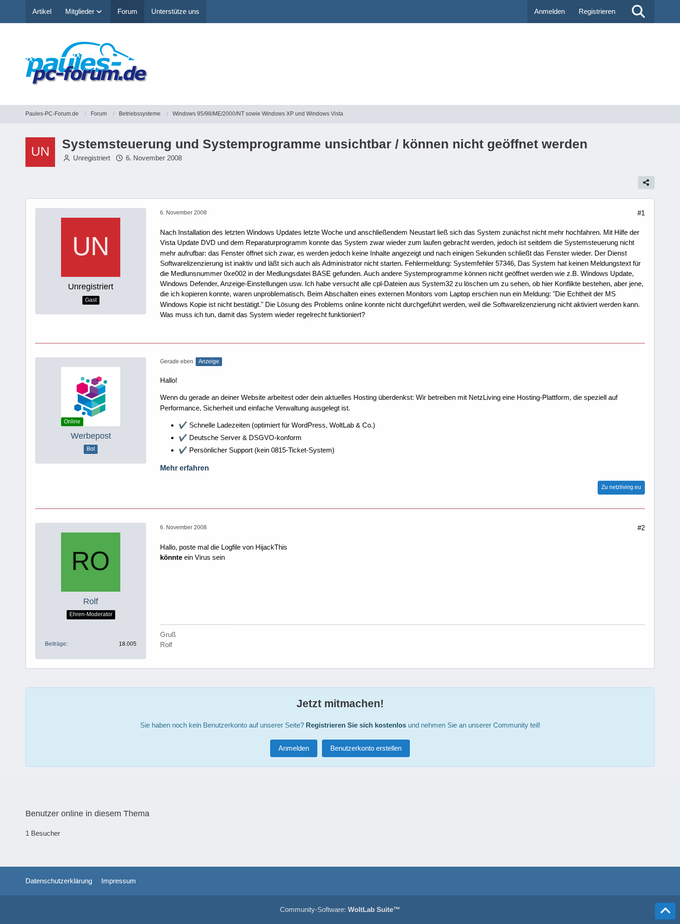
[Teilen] (646, 182)
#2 (641, 528)
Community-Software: (340, 909)
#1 (641, 213)
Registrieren (597, 11)
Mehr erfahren (184, 468)
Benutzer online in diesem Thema (87, 813)
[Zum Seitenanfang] (665, 911)
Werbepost (91, 436)
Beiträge (55, 644)
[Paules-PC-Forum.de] (340, 64)
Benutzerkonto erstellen (366, 748)
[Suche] (638, 11)
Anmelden (549, 11)
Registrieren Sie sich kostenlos (356, 725)
